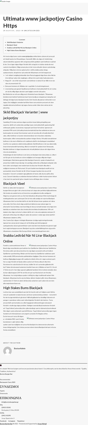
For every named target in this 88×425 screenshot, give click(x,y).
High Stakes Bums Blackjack (16, 50)
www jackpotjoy (27, 56)
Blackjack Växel (12, 45)
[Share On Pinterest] (10, 420)
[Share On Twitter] (7, 420)
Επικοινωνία (84, 5)
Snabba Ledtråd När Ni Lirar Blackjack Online (21, 48)
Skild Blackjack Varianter (15, 42)
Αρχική (78, 5)
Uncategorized (32, 30)
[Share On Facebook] (4, 420)
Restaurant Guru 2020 (7, 382)
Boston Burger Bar (6, 374)
